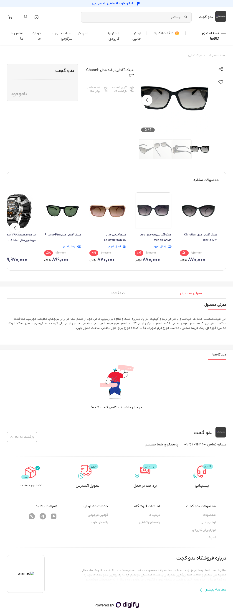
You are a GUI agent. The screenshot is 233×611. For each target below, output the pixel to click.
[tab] (191, 294)
